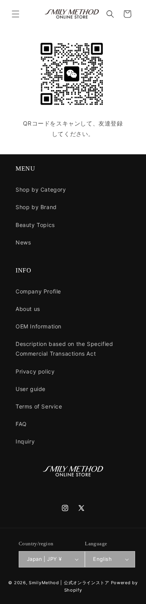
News (23, 242)
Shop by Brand (36, 207)
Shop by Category (41, 189)
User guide (31, 389)
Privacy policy (35, 371)
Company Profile (38, 291)
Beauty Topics (35, 225)
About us (28, 308)
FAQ (21, 424)
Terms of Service (39, 406)
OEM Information (39, 326)
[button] (15, 14)
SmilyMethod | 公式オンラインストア (69, 582)
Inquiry (25, 441)
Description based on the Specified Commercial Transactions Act (64, 348)
